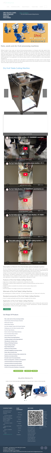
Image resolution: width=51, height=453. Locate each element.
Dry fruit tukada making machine (11, 333)
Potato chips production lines (10, 352)
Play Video (35, 370)
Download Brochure (19, 370)
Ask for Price (28, 370)
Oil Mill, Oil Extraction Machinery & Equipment (14, 367)
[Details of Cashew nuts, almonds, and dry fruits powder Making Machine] (10, 391)
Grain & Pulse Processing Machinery (12, 337)
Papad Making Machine (9, 346)
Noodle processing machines (10, 348)
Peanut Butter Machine (9, 324)
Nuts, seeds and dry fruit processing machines (14, 318)
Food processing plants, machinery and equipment (15, 359)
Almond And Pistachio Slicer (10, 335)
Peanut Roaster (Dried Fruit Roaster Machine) (13, 320)
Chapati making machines (9, 344)
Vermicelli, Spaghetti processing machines (13, 350)
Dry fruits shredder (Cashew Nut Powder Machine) (14, 326)
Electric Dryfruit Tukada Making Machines (12, 331)
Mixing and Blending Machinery (11, 343)
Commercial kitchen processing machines (13, 361)
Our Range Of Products (10, 314)
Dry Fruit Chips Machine (9, 330)
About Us (20, 412)
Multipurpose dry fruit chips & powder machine (14, 328)
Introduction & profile (15, 6)
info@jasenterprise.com (7, 434)
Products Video (35, 6)
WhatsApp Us (7, 309)
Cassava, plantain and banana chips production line (15, 354)
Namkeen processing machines (10, 356)
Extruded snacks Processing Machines (12, 357)
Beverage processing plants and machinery (13, 365)
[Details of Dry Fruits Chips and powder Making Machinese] (25, 391)
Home (8, 6)
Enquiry (19, 430)
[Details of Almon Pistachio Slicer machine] (40, 391)
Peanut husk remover (8, 322)
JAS (8, 3)
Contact (41, 6)
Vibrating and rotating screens (10, 341)
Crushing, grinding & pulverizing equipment (13, 339)
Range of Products (25, 6)
